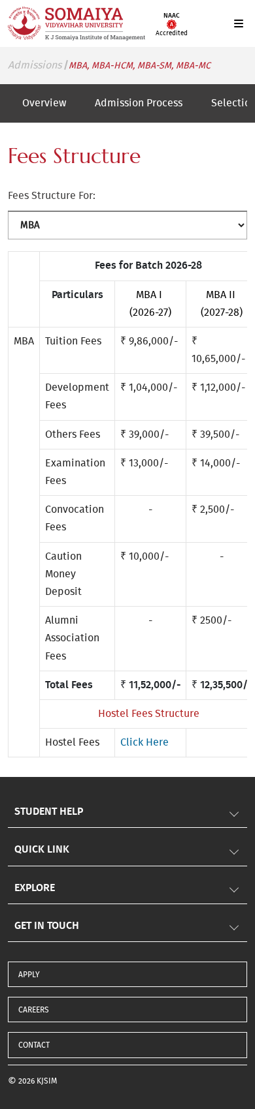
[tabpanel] (127, 450)
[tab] (44, 103)
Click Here (144, 742)
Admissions (34, 65)
